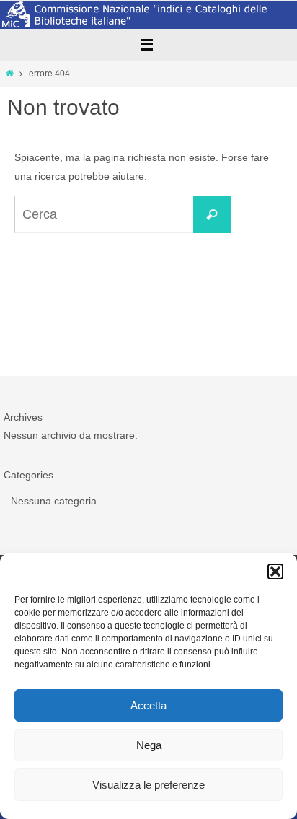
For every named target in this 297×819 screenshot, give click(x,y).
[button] (275, 571)
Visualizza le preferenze (148, 785)
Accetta (148, 705)
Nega (148, 745)
